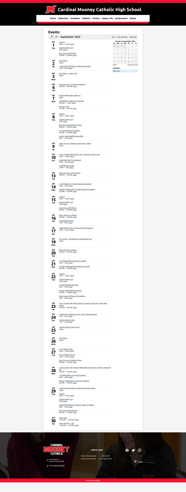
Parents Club (64, 107)
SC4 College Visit (66, 349)
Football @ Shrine (66, 221)
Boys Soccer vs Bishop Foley (70, 360)
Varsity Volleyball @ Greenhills (71, 136)
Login (138, 462)
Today (115, 65)
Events (117, 71)
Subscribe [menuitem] (133, 37)
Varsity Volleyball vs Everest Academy (74, 381)
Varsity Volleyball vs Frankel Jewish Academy (77, 189)
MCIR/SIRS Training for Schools (71, 101)
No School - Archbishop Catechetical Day (75, 239)
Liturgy (62, 42)
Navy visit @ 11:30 (66, 423)
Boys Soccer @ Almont (68, 411)
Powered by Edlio (93, 480)
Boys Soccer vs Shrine (67, 215)
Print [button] (113, 37)
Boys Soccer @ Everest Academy (72, 296)
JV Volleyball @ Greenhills (69, 131)
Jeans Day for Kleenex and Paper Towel (75, 144)
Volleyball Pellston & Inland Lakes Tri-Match (76, 405)
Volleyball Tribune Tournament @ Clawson (76, 228)
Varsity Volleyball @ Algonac (70, 291)
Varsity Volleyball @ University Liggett (74, 266)
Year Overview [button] (122, 37)
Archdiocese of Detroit (88, 459)
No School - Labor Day (68, 73)
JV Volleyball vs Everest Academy (72, 375)
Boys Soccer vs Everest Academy (72, 84)
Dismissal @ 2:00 (66, 48)
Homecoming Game (67, 320)
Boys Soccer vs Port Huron (70, 173)
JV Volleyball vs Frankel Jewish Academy (75, 184)
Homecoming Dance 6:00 (69, 327)
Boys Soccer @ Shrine (67, 208)
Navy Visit (63, 418)
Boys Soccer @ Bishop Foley (70, 125)
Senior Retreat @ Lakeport (70, 95)
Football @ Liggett (66, 166)
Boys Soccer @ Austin (67, 53)
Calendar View (132, 65)
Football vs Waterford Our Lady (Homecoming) (78, 314)
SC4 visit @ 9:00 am (67, 355)
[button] (53, 18)
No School (63, 61)
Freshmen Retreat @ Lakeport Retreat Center (77, 388)
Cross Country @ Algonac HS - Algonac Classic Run (79, 154)
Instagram (139, 450)
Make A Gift (105, 456)
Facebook (127, 450)
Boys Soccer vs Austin (68, 250)
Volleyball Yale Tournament (70, 160)
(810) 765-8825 (59, 465)
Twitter (133, 450)
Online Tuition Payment (88, 456)
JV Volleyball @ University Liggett (72, 261)
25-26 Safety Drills (105, 459)
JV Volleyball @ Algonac (68, 285)
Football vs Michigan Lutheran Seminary (75, 66)
